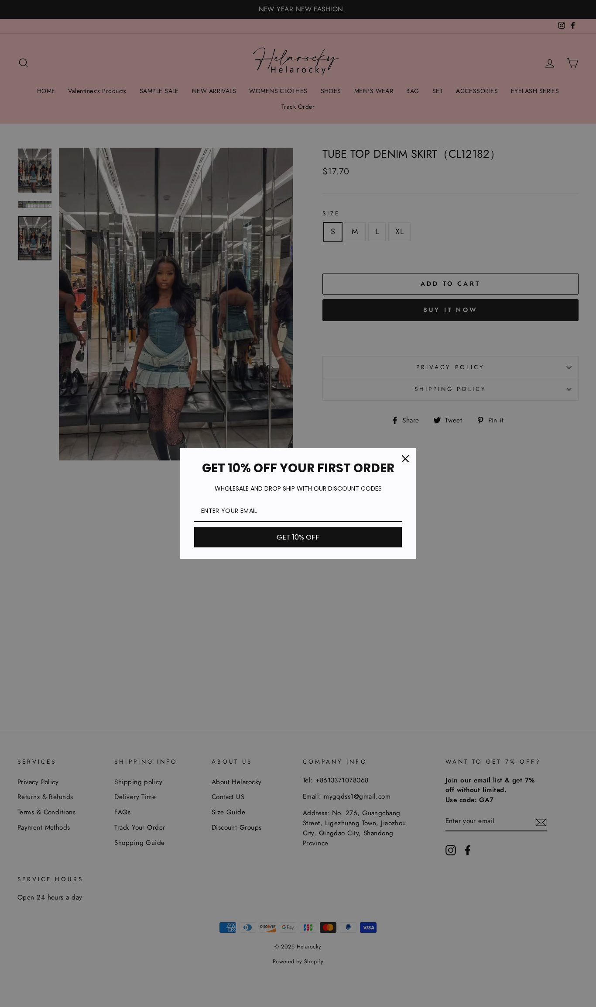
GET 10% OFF (298, 537)
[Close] (405, 458)
